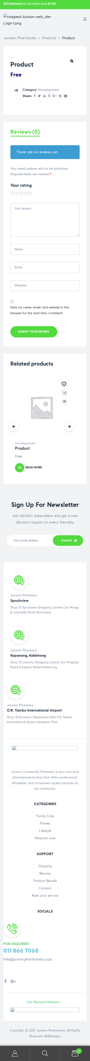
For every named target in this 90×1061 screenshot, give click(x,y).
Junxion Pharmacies (50, 1030)
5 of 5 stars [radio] (30, 193)
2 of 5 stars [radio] (17, 193)
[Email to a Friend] (65, 96)
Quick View (64, 401)
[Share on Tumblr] (49, 96)
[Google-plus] (13, 981)
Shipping (45, 866)
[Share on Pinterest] (60, 96)
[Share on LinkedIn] (44, 96)
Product (22, 448)
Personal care (45, 838)
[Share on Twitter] (39, 96)
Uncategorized (48, 90)
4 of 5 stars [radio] (26, 193)
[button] (72, 61)
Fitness (45, 823)
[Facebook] (5, 981)
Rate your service (45, 895)
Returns (45, 873)
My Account (15, 1053)
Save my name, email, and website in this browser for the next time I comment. (39, 310)
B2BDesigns (52, 1036)
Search (45, 1053)
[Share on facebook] (35, 96)
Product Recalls (45, 881)
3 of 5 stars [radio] (21, 193)
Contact (45, 888)
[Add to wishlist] (64, 384)
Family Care (45, 816)
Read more (33, 467)
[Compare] (15, 90)
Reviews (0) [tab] (25, 132)
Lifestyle (45, 831)
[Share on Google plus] (54, 96)
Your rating (21, 185)
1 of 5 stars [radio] (12, 193)
